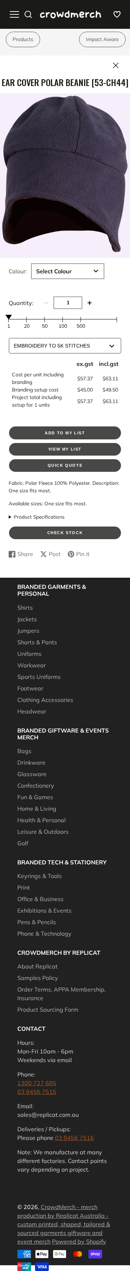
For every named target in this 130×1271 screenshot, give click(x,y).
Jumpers (28, 630)
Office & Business (40, 899)
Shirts (25, 607)
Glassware (32, 774)
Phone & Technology (44, 933)
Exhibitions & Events (44, 910)
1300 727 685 (36, 1083)
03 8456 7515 (36, 1091)
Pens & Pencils (36, 922)
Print (23, 887)
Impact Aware (102, 39)
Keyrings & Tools (39, 876)
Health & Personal (41, 820)
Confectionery (35, 785)
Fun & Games (35, 797)
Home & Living (36, 808)
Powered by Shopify (79, 1241)
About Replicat (37, 966)
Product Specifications (39, 517)
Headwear (31, 711)
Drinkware (31, 762)
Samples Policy (37, 977)
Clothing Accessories (45, 699)
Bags (24, 751)
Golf (22, 843)
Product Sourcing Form (47, 1009)
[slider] (8, 317)
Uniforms (29, 653)
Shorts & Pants (37, 642)
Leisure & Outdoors (43, 831)
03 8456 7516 (74, 1137)
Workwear (31, 665)
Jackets (27, 619)
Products (23, 39)
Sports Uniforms (39, 676)
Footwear (30, 688)
